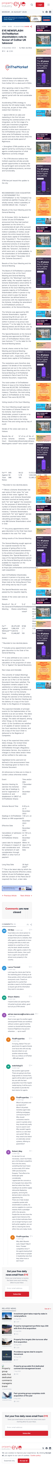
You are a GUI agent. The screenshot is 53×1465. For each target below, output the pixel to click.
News (10, 26)
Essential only (9, 1461)
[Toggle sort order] (28, 925)
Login (40, 5)
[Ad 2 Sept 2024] (43, 98)
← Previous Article (9, 895)
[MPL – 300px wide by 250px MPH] (43, 40)
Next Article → (26, 895)
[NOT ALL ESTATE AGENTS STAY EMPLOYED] (43, 113)
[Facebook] (47, 12)
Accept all (23, 1461)
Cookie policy (35, 1455)
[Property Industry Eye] (13, 4)
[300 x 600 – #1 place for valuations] (43, 72)
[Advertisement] (43, 123)
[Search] (32, 5)
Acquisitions (19, 26)
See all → (48, 1309)
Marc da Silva (27, 48)
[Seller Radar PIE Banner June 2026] (26, 19)
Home (4, 26)
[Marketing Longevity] (43, 52)
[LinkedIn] (50, 12)
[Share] (31, 925)
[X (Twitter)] (43, 12)
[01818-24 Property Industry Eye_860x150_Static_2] (17, 888)
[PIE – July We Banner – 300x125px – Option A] (43, 29)
